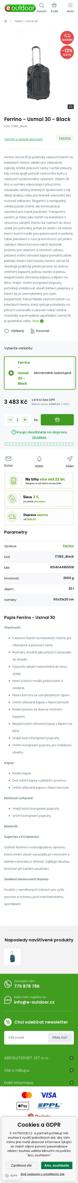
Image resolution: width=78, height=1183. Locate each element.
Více (35, 321)
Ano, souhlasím (56, 1165)
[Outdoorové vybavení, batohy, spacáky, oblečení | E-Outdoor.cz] (5, 21)
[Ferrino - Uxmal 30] (12, 957)
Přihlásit (60, 1037)
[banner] (20, 8)
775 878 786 (27, 986)
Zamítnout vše (21, 1165)
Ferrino (65, 138)
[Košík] (54, 8)
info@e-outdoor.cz (34, 1002)
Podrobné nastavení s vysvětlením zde (39, 1174)
